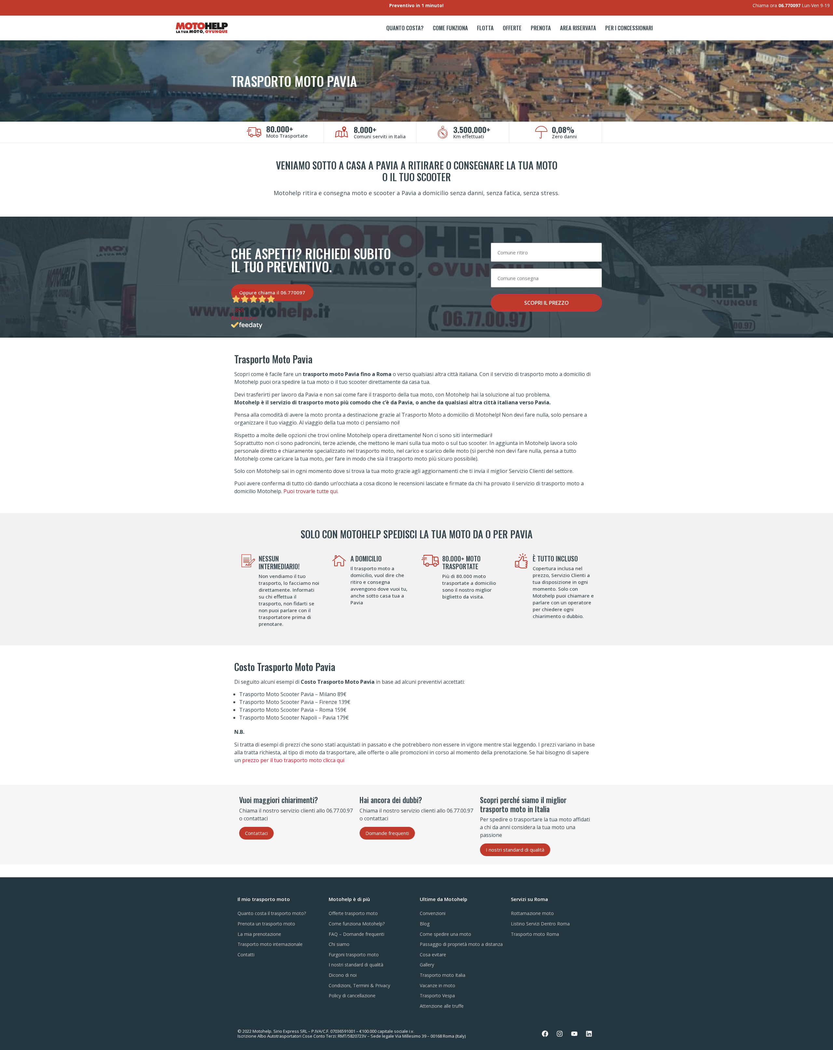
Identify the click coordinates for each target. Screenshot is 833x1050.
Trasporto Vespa (437, 995)
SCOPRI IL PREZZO (546, 302)
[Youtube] (574, 1033)
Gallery (427, 965)
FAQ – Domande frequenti (356, 934)
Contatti (246, 954)
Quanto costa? (405, 28)
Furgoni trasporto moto (354, 954)
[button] (256, 833)
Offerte (512, 28)
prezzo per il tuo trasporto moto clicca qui (293, 760)
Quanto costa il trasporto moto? (272, 913)
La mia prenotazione (259, 934)
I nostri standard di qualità (356, 965)
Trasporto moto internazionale (270, 944)
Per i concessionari (629, 28)
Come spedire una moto (445, 934)
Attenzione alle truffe (442, 1006)
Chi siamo (339, 944)
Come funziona (450, 28)
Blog (425, 924)
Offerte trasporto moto (353, 913)
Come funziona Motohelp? (357, 924)
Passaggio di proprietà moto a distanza (461, 944)
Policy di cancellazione (352, 995)
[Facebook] (545, 1033)
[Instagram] (559, 1033)
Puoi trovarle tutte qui (310, 491)
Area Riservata (578, 28)
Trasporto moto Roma (535, 934)
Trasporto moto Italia (442, 975)
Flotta (485, 28)
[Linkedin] (588, 1033)
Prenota (541, 28)
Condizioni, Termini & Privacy (359, 985)
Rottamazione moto (532, 913)
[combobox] (546, 252)
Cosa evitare (433, 954)
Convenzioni (432, 913)
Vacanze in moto (437, 985)
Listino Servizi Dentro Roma (540, 924)
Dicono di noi (343, 975)
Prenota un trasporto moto (266, 924)
